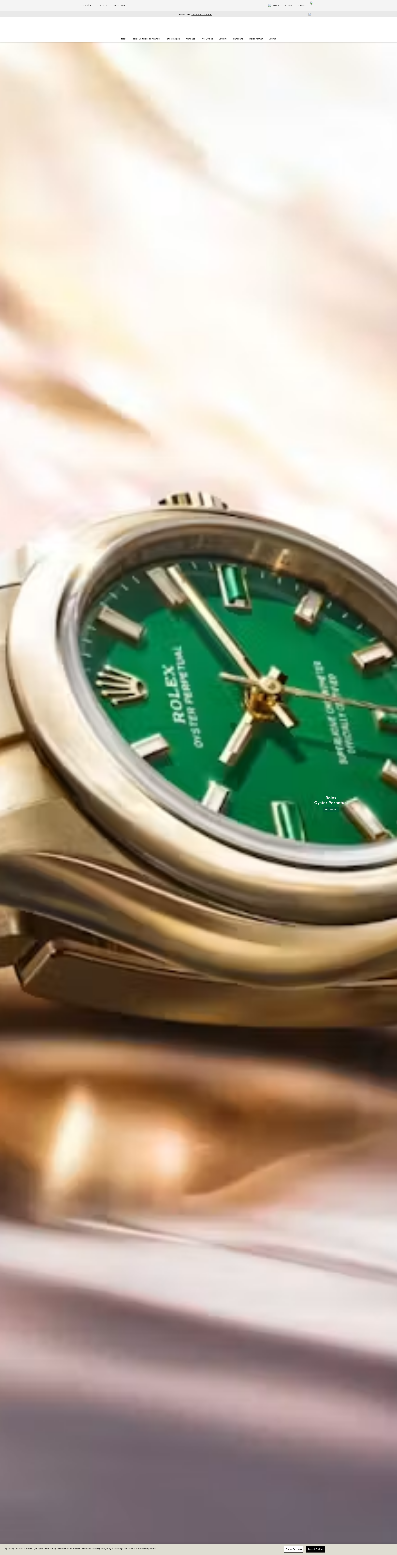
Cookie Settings (294, 1549)
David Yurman (256, 39)
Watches (190, 39)
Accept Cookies (315, 1549)
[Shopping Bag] (312, 5)
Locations (88, 5)
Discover (332, 810)
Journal (273, 39)
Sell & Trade (119, 5)
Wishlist (301, 5)
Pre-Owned (207, 39)
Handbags (238, 39)
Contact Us (103, 5)
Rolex (123, 39)
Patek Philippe (173, 39)
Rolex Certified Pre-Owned (146, 39)
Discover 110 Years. (202, 14)
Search (276, 5)
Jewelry (223, 39)
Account (288, 5)
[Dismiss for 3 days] (309, 14)
